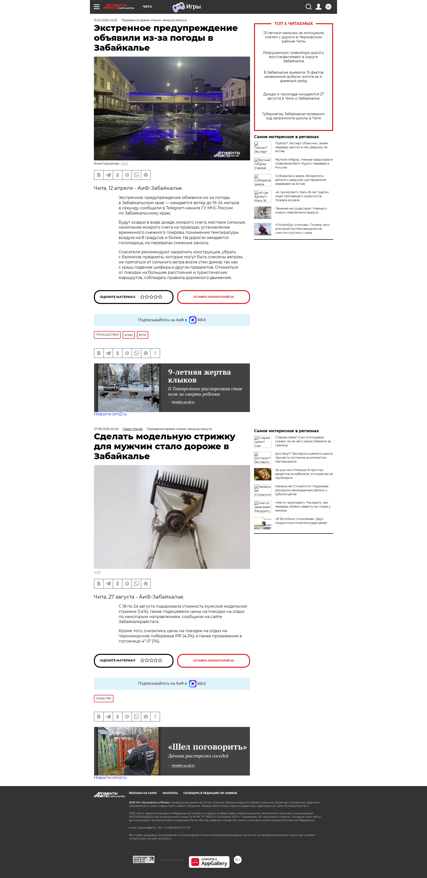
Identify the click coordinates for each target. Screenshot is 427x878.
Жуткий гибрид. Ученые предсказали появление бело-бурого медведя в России (304, 163)
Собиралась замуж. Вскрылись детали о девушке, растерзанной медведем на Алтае (300, 180)
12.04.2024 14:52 (105, 20)
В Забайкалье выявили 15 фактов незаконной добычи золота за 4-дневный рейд (294, 76)
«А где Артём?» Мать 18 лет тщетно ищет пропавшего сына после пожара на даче (302, 196)
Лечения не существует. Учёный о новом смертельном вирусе (301, 210)
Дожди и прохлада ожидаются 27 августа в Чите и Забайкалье (293, 96)
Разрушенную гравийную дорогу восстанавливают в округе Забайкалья (293, 57)
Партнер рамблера (171, 859)
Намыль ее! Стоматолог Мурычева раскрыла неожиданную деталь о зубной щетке (301, 490)
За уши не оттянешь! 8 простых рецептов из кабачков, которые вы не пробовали (304, 474)
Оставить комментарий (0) (213, 297)
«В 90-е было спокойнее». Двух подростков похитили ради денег (301, 521)
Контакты (170, 793)
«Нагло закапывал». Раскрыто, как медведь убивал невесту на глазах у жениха (303, 506)
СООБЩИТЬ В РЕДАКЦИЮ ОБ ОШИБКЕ (210, 793)
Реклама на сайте (143, 793)
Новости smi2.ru (110, 414)
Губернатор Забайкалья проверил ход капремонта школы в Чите (293, 116)
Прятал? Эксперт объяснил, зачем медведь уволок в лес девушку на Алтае (301, 147)
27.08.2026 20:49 (106, 429)
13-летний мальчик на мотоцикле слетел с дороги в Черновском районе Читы (293, 37)
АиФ (124, 163)
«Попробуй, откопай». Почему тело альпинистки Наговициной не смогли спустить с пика (302, 229)
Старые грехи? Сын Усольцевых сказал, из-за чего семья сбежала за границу (303, 441)
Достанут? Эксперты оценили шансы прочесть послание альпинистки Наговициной (304, 457)
